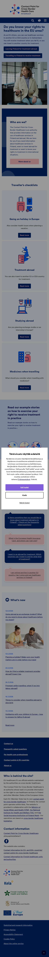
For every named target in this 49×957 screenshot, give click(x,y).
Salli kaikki (24, 487)
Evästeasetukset (24, 479)
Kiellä (24, 495)
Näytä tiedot (24, 503)
